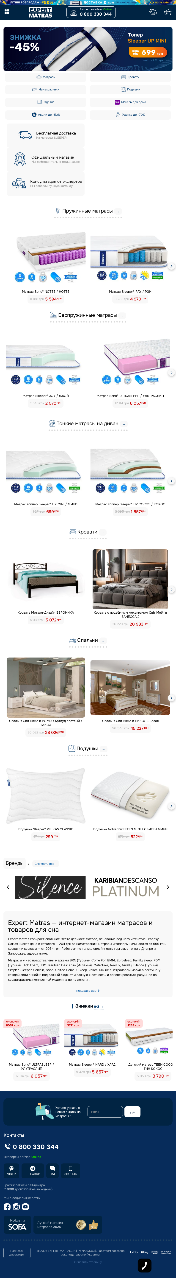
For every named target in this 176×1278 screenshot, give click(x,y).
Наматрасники (48, 89)
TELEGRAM (33, 1174)
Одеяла (48, 102)
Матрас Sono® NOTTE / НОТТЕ (45, 291)
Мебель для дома (133, 102)
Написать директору (17, 1252)
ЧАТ (52, 1174)
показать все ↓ (88, 991)
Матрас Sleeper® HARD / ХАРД (92, 1064)
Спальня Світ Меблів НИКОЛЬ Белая (130, 721)
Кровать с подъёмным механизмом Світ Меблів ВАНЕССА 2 (130, 614)
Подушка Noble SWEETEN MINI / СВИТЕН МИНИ (130, 829)
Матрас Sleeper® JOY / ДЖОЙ (46, 396)
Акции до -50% (48, 115)
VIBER (11, 1174)
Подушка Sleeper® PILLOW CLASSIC (45, 829)
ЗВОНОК (70, 1174)
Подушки (133, 89)
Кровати (133, 77)
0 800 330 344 (96, 14)
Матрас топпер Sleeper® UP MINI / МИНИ (45, 504)
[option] (88, 49)
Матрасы (48, 77)
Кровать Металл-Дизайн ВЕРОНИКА (46, 612)
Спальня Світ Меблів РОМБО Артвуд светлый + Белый (45, 723)
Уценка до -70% (133, 115)
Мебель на (17, 1220)
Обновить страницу (88, 1262)
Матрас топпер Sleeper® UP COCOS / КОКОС (130, 504)
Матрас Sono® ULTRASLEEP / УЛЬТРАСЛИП (130, 396)
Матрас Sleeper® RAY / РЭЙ (130, 291)
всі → (99, 1006)
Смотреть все (44, 864)
